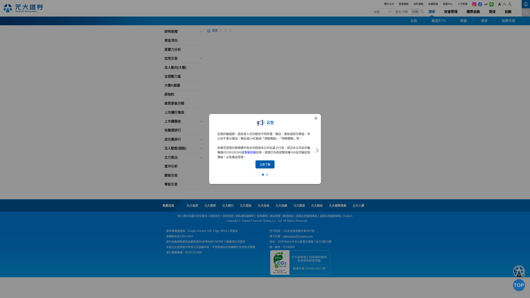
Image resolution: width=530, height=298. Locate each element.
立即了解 (265, 164)
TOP (519, 285)
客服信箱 (250, 152)
